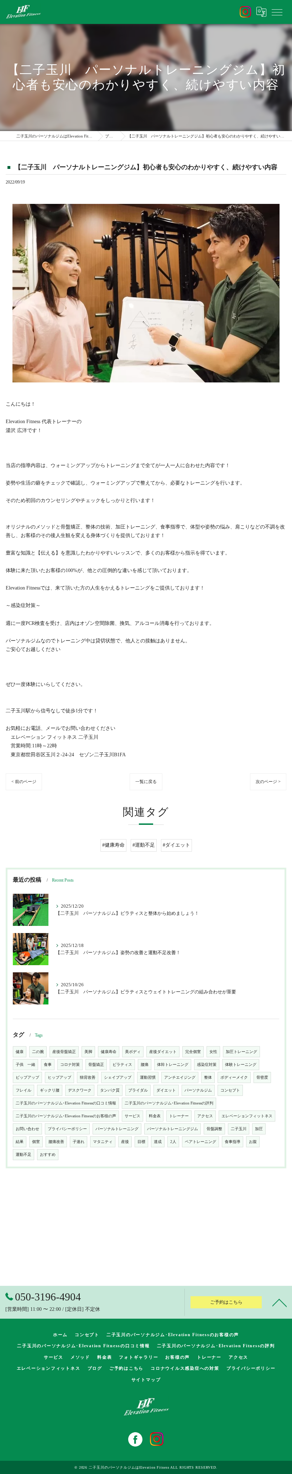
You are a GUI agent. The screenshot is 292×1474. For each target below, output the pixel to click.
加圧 (259, 1129)
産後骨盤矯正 (64, 1052)
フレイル (23, 1090)
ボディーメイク (234, 1077)
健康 (20, 1052)
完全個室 (193, 1052)
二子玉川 (238, 1129)
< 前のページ (23, 781)
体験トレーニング (240, 1065)
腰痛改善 (56, 1142)
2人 (173, 1142)
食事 (48, 1065)
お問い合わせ (27, 1129)
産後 (125, 1142)
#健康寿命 (113, 845)
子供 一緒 (25, 1065)
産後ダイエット (163, 1052)
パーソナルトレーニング (117, 1129)
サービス (132, 1116)
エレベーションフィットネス (246, 1116)
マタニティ (103, 1142)
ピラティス (122, 1065)
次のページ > (268, 781)
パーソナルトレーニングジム (172, 1129)
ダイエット (166, 1090)
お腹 (253, 1142)
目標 (141, 1142)
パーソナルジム (198, 1090)
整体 (208, 1077)
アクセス (205, 1116)
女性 (213, 1052)
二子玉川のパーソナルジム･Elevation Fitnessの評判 (169, 1103)
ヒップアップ (59, 1077)
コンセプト (230, 1090)
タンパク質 (110, 1090)
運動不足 (23, 1155)
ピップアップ (27, 1077)
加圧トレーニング (241, 1052)
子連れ (78, 1142)
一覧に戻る (146, 781)
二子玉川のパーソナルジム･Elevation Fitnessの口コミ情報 (66, 1103)
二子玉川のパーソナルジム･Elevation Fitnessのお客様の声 (66, 1116)
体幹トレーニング (172, 1065)
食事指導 (232, 1142)
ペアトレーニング (200, 1142)
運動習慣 (148, 1077)
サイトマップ (146, 1379)
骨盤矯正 (96, 1065)
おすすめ (48, 1155)
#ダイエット (176, 845)
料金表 (155, 1116)
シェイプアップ (117, 1077)
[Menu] (277, 12)
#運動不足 (143, 845)
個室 (36, 1142)
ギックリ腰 (49, 1090)
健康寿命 (108, 1052)
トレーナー (179, 1116)
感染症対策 (207, 1065)
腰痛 (144, 1065)
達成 (158, 1142)
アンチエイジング (179, 1077)
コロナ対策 (70, 1065)
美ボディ (133, 1052)
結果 (20, 1142)
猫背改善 (87, 1077)
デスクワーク (80, 1090)
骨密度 (262, 1077)
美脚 (88, 1052)
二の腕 (38, 1052)
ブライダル (138, 1090)
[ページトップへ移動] (279, 1302)
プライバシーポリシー (67, 1129)
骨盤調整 (214, 1129)
